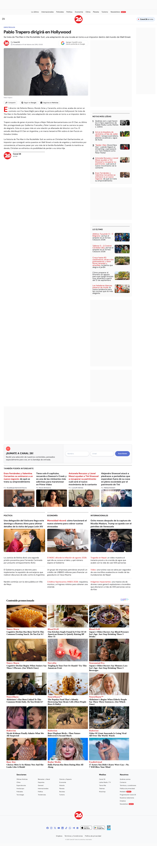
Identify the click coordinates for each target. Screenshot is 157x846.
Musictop (102, 792)
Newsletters (126, 804)
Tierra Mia (102, 785)
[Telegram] (74, 828)
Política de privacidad (127, 788)
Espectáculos (9, 27)
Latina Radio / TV (105, 782)
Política (8, 515)
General (40, 785)
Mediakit (125, 792)
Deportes (41, 782)
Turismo (62, 795)
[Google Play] (99, 828)
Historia (62, 785)
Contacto (123, 782)
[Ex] (55, 828)
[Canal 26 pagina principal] (79, 23)
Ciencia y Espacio (65, 779)
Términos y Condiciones (74, 836)
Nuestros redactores (127, 798)
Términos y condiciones (128, 785)
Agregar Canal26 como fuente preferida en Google (75, 43)
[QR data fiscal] (109, 829)
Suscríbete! (122, 453)
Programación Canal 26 (128, 795)
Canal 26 (16, 42)
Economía (52, 515)
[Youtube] (59, 828)
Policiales (20, 792)
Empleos (123, 801)
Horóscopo (20, 788)
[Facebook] (47, 828)
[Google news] (77, 828)
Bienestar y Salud (44, 779)
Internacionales (99, 515)
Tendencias (42, 795)
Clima (18, 782)
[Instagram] (51, 828)
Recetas (62, 792)
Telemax (102, 788)
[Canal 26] (78, 815)
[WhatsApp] (70, 828)
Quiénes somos (125, 779)
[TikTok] (66, 828)
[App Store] (86, 828)
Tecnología (20, 795)
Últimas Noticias (22, 779)
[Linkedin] (62, 828)
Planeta (61, 788)
